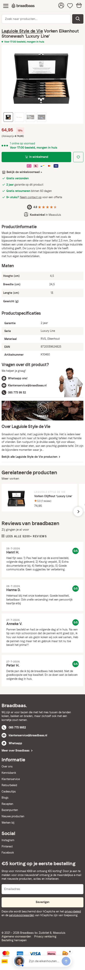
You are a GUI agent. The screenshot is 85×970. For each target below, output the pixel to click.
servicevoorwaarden (21, 915)
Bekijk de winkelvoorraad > (24, 172)
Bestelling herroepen (14, 940)
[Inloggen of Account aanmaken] (61, 6)
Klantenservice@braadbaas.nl (27, 385)
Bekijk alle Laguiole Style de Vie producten (30, 456)
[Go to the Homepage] (23, 5)
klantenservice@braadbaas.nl (28, 735)
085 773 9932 (17, 727)
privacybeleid (73, 911)
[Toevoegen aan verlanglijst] (78, 157)
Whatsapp (15, 743)
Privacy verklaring (45, 936)
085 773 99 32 (17, 392)
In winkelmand (38, 156)
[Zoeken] (77, 19)
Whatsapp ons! (17, 378)
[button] (78, 511)
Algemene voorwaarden (16, 936)
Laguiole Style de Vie (22, 30)
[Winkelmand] (79, 6)
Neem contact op (31, 197)
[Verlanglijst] (70, 5)
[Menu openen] (5, 5)
